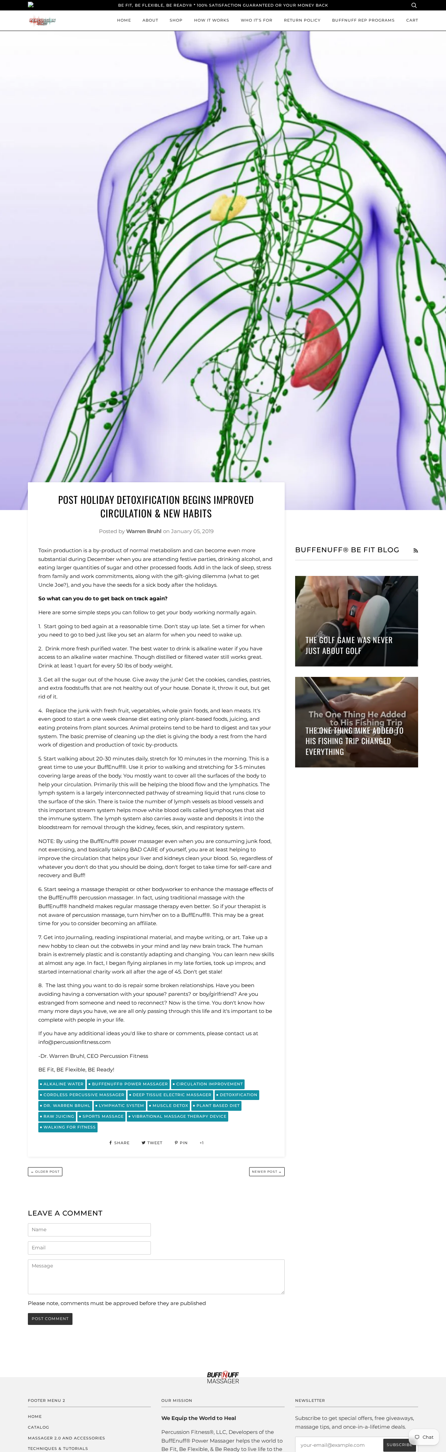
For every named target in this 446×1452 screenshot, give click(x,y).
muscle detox (170, 1105)
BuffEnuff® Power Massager (130, 1084)
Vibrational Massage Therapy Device (179, 1116)
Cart (412, 20)
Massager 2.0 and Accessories (66, 1438)
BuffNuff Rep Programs (363, 20)
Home (124, 20)
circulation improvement (209, 1084)
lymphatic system (121, 1105)
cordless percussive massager (84, 1094)
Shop (176, 20)
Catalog (38, 1427)
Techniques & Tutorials (58, 1448)
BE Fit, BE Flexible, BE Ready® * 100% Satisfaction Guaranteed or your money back (223, 5)
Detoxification (238, 1094)
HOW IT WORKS (211, 20)
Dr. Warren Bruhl (67, 1105)
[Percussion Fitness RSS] (415, 550)
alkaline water (64, 1084)
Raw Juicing (59, 1116)
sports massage (103, 1116)
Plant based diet (218, 1105)
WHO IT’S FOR (256, 20)
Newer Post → (267, 1171)
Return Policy (302, 20)
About (150, 20)
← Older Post (45, 1171)
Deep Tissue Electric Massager (172, 1094)
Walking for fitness (70, 1127)
